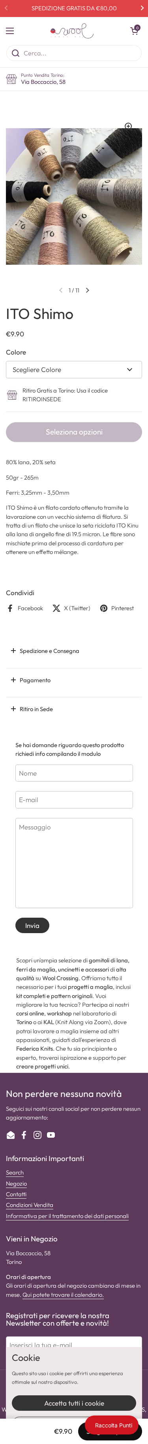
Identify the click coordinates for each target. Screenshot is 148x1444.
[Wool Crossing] (72, 31)
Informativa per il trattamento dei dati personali (67, 1216)
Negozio (16, 1183)
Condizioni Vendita (29, 1205)
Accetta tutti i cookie (74, 1403)
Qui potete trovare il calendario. (63, 1294)
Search (15, 1172)
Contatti (16, 1194)
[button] (134, 31)
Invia (32, 925)
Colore (16, 352)
